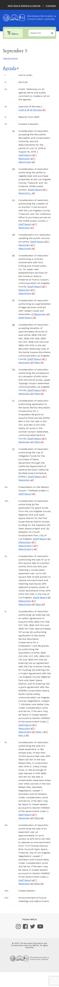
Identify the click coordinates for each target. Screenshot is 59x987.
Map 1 (40, 732)
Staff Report (25, 155)
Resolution (24, 158)
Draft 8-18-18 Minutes (30, 110)
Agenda (9, 68)
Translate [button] (50, 5)
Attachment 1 (25, 546)
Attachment (24, 162)
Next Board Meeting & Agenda (24, 5)
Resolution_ (24, 193)
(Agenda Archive (10, 58)
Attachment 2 (25, 549)
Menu (15, 33)
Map (37, 362)
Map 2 (21, 735)
